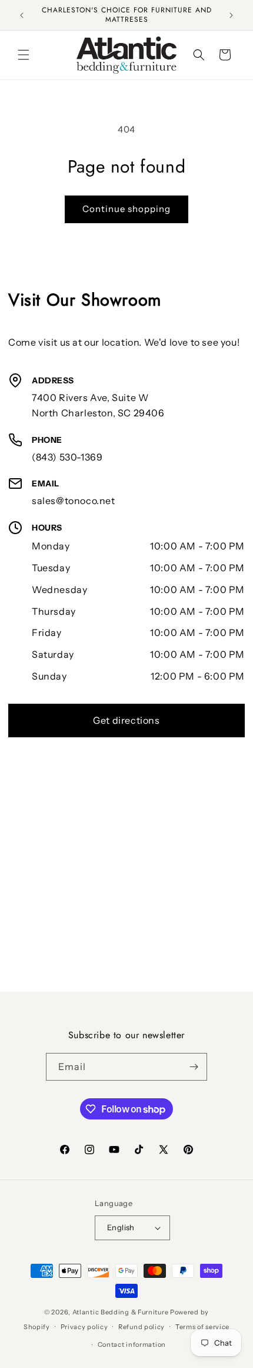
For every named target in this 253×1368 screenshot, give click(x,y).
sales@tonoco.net (73, 500)
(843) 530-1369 (67, 457)
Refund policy (141, 1327)
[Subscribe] (194, 1067)
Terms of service (202, 1327)
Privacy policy (84, 1327)
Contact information (132, 1344)
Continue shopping (126, 208)
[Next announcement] (231, 15)
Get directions (126, 720)
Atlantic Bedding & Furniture (120, 1312)
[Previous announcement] (22, 15)
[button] (23, 55)
